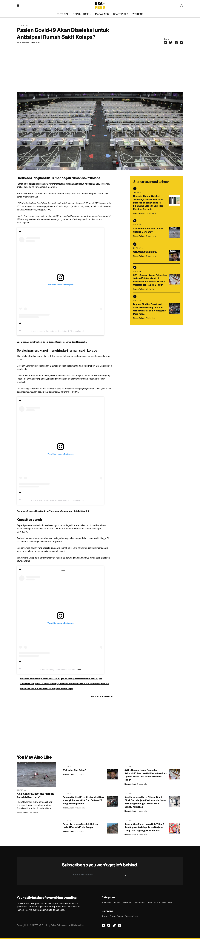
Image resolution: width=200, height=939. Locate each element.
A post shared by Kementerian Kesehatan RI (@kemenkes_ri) (57, 331)
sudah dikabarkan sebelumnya (43, 525)
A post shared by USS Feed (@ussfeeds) (57, 669)
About (104, 916)
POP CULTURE (81, 14)
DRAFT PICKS (120, 14)
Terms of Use (131, 916)
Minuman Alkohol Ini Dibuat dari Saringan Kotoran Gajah (46, 688)
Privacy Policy (116, 916)
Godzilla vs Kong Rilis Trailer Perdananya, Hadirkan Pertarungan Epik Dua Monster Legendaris (64, 683)
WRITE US (138, 14)
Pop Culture (23, 25)
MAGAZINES (102, 14)
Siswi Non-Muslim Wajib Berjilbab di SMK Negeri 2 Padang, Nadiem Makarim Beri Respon (61, 679)
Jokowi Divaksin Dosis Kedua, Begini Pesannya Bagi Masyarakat (57, 342)
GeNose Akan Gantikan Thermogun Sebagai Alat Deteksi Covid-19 (58, 511)
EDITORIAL (63, 14)
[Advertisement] (100, 71)
